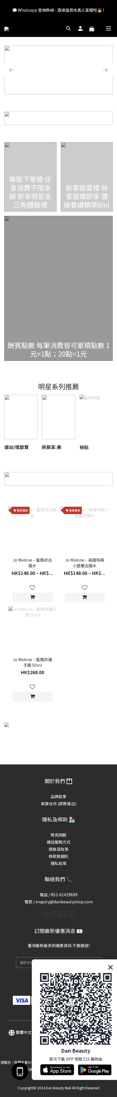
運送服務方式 (58, 842)
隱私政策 (58, 863)
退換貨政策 (58, 849)
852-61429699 (64, 894)
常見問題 (58, 835)
